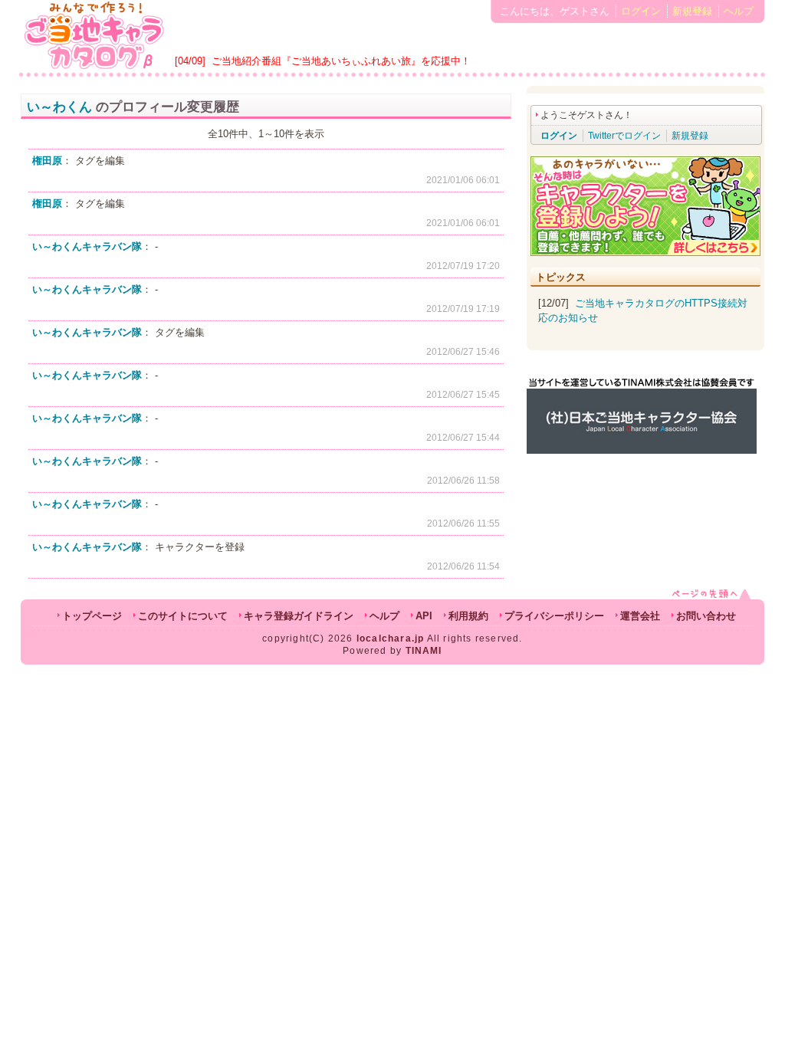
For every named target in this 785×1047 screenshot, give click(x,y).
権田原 (47, 160)
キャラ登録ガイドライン (298, 616)
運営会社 (640, 616)
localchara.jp (390, 638)
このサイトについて (183, 616)
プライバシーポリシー (554, 616)
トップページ (92, 616)
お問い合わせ (706, 616)
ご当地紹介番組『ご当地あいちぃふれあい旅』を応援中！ (341, 61)
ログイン (641, 11)
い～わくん (59, 107)
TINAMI (424, 650)
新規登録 (692, 11)
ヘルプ (739, 11)
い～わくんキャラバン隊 (87, 246)
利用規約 (468, 616)
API (423, 616)
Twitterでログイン (624, 135)
